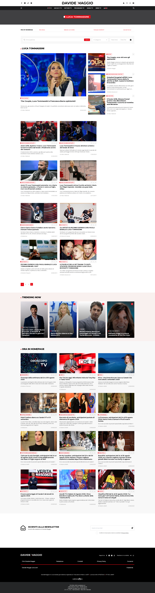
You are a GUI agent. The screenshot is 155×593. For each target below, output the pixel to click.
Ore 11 (61, 375)
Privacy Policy (125, 533)
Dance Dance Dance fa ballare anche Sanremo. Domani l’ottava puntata (38, 228)
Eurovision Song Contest (115, 74)
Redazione (59, 561)
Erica (100, 375)
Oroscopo (25, 375)
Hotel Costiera (26, 414)
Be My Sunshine (64, 453)
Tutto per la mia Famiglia (29, 453)
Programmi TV (79, 8)
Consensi (130, 561)
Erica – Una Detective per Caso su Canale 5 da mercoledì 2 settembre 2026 (115, 378)
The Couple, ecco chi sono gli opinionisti (118, 58)
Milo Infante (42, 29)
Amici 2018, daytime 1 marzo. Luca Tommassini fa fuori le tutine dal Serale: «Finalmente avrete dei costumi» (38, 147)
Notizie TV (68, 8)
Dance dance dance (27, 225)
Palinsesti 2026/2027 (99, 29)
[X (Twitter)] (83, 98)
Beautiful (102, 453)
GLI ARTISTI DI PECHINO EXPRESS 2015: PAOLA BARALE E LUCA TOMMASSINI (77, 228)
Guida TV (90, 8)
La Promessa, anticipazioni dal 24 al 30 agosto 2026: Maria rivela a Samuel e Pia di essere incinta (115, 419)
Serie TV (98, 8)
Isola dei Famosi (127, 29)
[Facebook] (81, 98)
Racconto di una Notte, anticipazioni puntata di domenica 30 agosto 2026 (76, 418)
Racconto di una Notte (67, 414)
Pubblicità (130, 567)
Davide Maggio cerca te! (30, 567)
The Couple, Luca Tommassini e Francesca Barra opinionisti (48, 101)
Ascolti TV (63, 491)
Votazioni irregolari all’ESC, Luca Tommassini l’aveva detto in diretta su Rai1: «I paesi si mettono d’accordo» (120, 80)
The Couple (25, 98)
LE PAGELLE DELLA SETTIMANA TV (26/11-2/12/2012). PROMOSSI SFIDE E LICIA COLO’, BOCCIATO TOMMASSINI (76, 266)
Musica (101, 491)
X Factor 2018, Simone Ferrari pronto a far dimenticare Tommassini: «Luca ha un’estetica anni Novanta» (120, 101)
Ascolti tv (58, 8)
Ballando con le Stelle (69, 29)
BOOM (109, 54)
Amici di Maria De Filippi (28, 143)
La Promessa (102, 414)
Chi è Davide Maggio (28, 561)
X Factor (110, 96)
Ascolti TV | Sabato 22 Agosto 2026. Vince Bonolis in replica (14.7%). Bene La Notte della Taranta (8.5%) (76, 496)
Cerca (87, 39)
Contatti (80, 561)
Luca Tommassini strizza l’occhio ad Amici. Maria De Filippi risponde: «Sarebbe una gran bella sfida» (78, 187)
